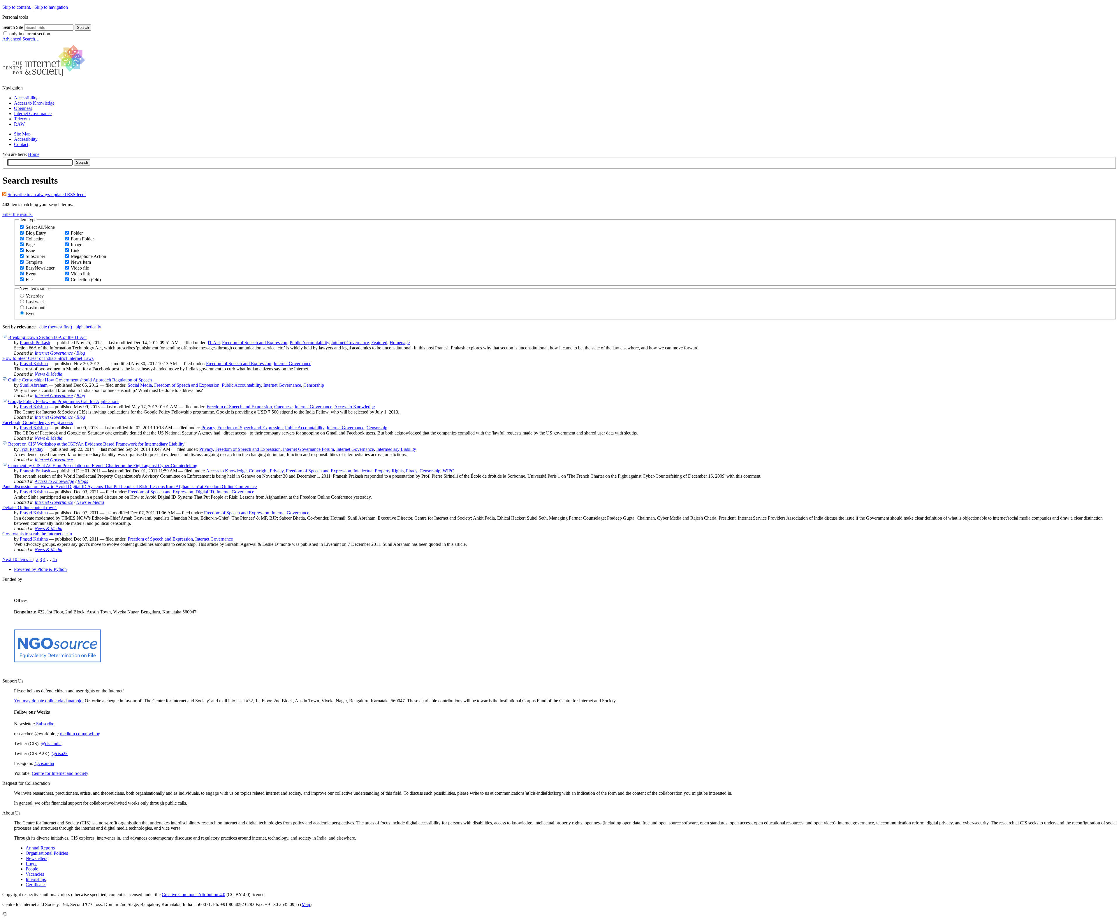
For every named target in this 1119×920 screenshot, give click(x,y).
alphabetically (88, 326)
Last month (36, 307)
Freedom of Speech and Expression (254, 342)
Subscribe (45, 723)
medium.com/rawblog (80, 733)
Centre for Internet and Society (60, 773)
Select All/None (40, 227)
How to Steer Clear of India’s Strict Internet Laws (48, 358)
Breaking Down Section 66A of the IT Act (47, 337)
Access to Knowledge (34, 103)
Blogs (83, 481)
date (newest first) (55, 326)
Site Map (22, 133)
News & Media (48, 374)
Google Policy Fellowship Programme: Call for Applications (63, 401)
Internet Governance (33, 113)
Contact (21, 144)
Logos (31, 863)
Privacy (208, 427)
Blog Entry (36, 233)
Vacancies (35, 874)
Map (306, 904)
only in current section (29, 33)
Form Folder (82, 238)
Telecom (22, 118)
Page (30, 244)
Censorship (313, 385)
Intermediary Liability (396, 449)
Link (75, 250)
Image (76, 244)
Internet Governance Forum (308, 449)
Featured (379, 342)
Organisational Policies (47, 853)
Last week (35, 301)
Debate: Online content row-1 (29, 507)
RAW (19, 124)
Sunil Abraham (33, 385)
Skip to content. (16, 7)
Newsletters (36, 858)
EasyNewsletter (40, 267)
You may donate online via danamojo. (49, 700)
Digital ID (205, 491)
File (29, 279)
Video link (80, 273)
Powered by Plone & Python (40, 569)
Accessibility (26, 97)
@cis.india (44, 763)
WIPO (449, 470)
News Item (81, 262)
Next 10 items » (17, 559)
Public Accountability (309, 342)
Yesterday (35, 295)
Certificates (36, 884)
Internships (36, 879)
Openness (23, 108)
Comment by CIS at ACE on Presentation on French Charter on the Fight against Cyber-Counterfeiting (102, 465)
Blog (80, 353)
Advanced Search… (21, 38)
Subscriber (35, 256)
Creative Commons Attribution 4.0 (193, 894)
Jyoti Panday (31, 449)
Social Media (140, 385)
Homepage (400, 342)
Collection (35, 238)
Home (33, 154)
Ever (30, 313)
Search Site (12, 27)
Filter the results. (17, 214)
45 (54, 559)
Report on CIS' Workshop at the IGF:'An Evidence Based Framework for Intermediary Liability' (96, 443)
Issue (30, 250)
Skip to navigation (51, 7)
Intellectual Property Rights (378, 470)
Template (34, 262)
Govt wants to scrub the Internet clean (37, 533)
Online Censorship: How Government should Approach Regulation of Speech (80, 379)
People (32, 868)
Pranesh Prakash (35, 342)
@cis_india (51, 743)
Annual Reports (40, 847)
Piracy (411, 470)
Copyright (258, 470)
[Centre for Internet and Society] (45, 77)
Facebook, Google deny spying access (37, 422)
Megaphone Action (88, 256)
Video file (80, 267)
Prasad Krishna (34, 363)
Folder (77, 233)
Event (31, 273)
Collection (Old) (86, 279)
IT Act (214, 342)
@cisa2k (60, 753)
